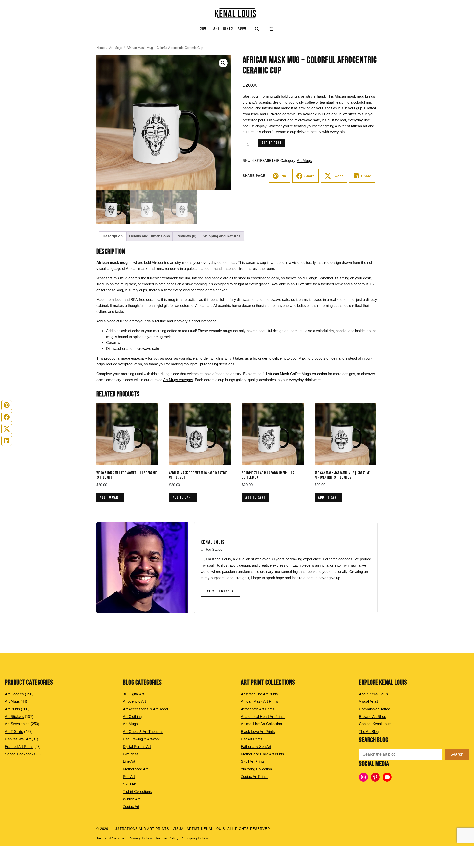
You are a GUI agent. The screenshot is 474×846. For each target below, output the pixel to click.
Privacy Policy (140, 838)
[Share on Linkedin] (6, 441)
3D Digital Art (133, 694)
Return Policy (167, 838)
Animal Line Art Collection (261, 724)
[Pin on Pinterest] (6, 405)
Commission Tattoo (374, 709)
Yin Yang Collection (256, 769)
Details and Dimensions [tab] (149, 236)
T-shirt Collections (137, 791)
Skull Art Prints (253, 761)
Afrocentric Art (134, 701)
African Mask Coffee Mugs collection (297, 374)
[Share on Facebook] (6, 417)
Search (457, 754)
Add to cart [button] (110, 497)
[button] (223, 63)
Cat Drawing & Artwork (141, 739)
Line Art (129, 761)
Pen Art (129, 776)
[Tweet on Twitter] (6, 429)
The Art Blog (369, 731)
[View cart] (271, 28)
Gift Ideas (130, 754)
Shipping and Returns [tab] (221, 236)
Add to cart (272, 143)
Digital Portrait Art (137, 746)
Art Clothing (132, 716)
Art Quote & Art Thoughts (143, 731)
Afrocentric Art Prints (257, 709)
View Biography (220, 591)
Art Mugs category (178, 380)
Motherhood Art (135, 769)
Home (100, 48)
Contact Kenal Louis (375, 724)
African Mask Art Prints (259, 701)
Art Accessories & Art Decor (145, 709)
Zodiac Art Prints (254, 776)
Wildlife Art (131, 799)
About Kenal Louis (373, 694)
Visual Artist (368, 701)
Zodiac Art (131, 806)
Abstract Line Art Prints (259, 694)
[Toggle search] (256, 28)
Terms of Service (110, 838)
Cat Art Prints (251, 739)
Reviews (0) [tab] (186, 236)
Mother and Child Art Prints (262, 754)
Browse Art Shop (372, 716)
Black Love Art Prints (258, 731)
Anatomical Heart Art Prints (263, 716)
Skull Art (129, 784)
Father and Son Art (256, 746)
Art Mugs (115, 48)
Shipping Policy (195, 838)
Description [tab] (113, 236)
